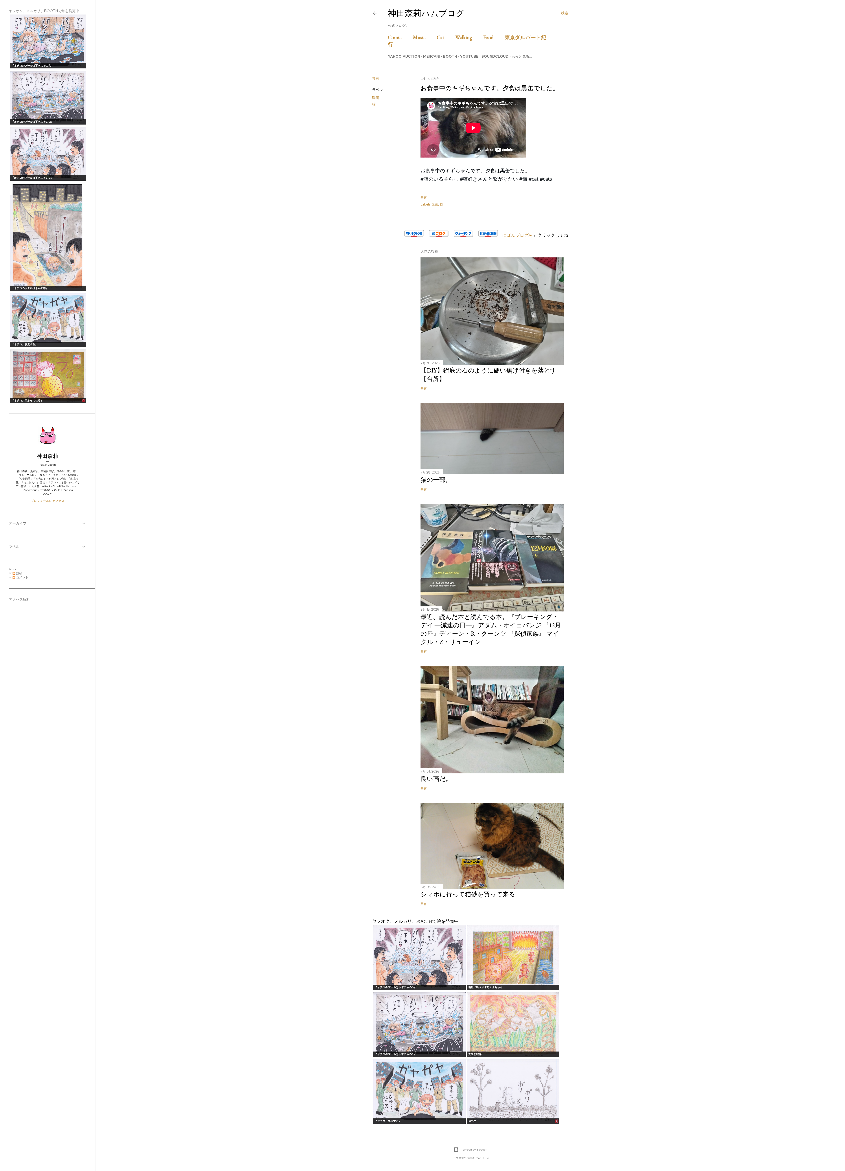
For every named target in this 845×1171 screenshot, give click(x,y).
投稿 (18, 573)
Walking (469, 37)
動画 (375, 98)
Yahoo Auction (404, 56)
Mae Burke (482, 1158)
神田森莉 (47, 456)
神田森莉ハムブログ (426, 13)
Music (424, 37)
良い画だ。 (436, 779)
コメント (21, 577)
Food (493, 37)
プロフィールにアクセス (47, 501)
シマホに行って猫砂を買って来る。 (471, 894)
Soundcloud (495, 56)
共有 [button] (375, 78)
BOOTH (450, 56)
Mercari (431, 56)
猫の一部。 (436, 480)
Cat (445, 37)
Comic (400, 37)
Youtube (469, 56)
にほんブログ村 (515, 235)
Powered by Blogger (474, 1149)
